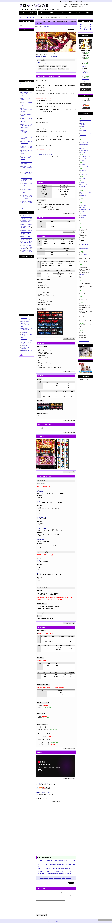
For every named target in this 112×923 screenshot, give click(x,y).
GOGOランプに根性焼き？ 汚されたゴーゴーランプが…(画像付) (27, 191)
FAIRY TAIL (82, 186)
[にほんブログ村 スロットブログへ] (86, 108)
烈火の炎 (82, 126)
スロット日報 (24, 318)
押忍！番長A (82, 164)
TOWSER (82, 274)
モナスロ (82, 220)
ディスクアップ (83, 211)
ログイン (91, 1)
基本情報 (41, 66)
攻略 (67, 878)
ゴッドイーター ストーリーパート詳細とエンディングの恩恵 (26, 137)
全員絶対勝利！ (24, 332)
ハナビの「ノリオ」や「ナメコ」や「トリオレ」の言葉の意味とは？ (26, 120)
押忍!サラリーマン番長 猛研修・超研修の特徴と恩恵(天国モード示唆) (26, 126)
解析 (69, 878)
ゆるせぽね (82, 199)
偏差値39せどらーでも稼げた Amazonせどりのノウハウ (26, 329)
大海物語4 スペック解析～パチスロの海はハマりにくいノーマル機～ (55, 871)
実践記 (51, 13)
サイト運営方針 (65, 1)
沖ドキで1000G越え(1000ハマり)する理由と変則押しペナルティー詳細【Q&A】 (26, 174)
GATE (81, 141)
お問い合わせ (84, 1)
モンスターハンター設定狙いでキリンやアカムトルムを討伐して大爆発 (26, 179)
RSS (79, 1)
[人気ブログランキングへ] (85, 105)
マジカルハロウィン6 (84, 195)
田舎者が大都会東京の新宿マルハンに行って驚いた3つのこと (26, 202)
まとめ (41, 878)
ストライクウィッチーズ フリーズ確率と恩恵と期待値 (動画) (26, 110)
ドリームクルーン (84, 158)
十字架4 (82, 219)
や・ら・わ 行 (87, 29)
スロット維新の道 (34, 5)
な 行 (85, 28)
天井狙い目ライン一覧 (85, 24)
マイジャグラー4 (83, 254)
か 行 (85, 26)
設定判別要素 (61, 69)
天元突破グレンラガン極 (85, 209)
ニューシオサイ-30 (84, 150)
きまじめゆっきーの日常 (26, 319)
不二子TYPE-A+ (57, 878)
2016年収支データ (85, 66)
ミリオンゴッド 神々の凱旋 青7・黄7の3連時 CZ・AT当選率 (27, 152)
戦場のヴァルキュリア (84, 136)
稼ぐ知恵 (60, 13)
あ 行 (81, 26)
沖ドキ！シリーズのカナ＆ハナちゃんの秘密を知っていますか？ (26, 104)
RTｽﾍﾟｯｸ (58, 66)
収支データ (79, 13)
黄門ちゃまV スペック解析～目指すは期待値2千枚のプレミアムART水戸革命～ (56, 865)
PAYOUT (46, 66)
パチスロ (51, 878)
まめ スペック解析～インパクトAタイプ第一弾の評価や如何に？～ (54, 868)
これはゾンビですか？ (84, 170)
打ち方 (55, 69)
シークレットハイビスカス (85, 192)
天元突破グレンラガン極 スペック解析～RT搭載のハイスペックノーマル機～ (56, 861)
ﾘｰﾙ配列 (50, 69)
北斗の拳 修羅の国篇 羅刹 (85, 188)
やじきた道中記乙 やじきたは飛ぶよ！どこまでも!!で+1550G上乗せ (26, 197)
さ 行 (89, 26)
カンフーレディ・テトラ (85, 156)
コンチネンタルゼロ (84, 142)
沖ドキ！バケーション (84, 217)
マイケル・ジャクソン (84, 160)
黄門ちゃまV (82, 204)
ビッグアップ (83, 152)
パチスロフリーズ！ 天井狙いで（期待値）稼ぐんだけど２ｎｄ (26, 342)
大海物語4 (82, 182)
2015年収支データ (85, 72)
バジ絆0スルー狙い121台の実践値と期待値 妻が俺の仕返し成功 (26, 217)
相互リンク (88, 13)
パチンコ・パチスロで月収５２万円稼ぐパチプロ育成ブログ (26, 336)
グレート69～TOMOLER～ (85, 225)
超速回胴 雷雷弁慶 (84, 248)
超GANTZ (82, 148)
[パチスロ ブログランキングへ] (46, 788)
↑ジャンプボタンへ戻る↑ (69, 213)
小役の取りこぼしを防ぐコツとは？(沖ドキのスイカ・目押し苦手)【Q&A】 (26, 131)
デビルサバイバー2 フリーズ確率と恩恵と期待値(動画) (26, 168)
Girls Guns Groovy (84, 166)
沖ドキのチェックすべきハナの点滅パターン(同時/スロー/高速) (26, 158)
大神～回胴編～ (83, 215)
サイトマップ (73, 1)
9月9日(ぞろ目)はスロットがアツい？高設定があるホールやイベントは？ (26, 94)
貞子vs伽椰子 (83, 205)
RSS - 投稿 (24, 355)
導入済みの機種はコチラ (84, 341)
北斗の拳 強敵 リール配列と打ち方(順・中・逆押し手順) (26, 185)
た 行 (81, 28)
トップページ (23, 13)
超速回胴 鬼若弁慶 (84, 144)
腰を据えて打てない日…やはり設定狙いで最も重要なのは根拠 (26, 238)
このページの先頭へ (105, 919)
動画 (67, 69)
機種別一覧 (33, 13)
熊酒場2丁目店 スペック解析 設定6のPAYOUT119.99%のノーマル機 (54, 873)
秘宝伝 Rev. (82, 193)
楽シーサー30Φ (83, 184)
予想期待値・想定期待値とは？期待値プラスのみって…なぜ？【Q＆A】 (26, 226)
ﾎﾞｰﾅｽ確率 (52, 66)
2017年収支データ (85, 59)
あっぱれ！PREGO (84, 244)
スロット (46, 878)
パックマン (82, 178)
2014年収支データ (85, 79)
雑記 (70, 13)
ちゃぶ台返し (83, 207)
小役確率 (64, 66)
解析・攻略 (42, 13)
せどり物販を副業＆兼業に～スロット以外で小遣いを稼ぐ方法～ (26, 247)
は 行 (89, 28)
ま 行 (81, 29)
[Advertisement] (56, 168)
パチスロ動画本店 (24, 345)
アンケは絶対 (24, 339)
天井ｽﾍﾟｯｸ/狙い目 (43, 69)
